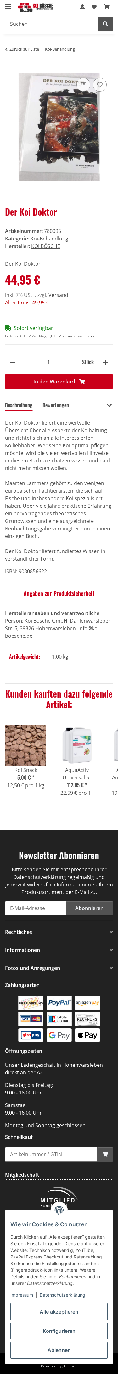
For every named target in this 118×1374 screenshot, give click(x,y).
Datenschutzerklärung (62, 1295)
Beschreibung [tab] (18, 405)
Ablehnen (59, 1350)
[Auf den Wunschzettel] (100, 85)
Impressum (21, 1295)
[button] (82, 7)
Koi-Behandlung (49, 238)
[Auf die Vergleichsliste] (83, 85)
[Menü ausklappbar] (8, 4)
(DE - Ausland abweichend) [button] (73, 336)
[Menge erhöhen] (105, 362)
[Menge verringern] (12, 362)
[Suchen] (105, 24)
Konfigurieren (59, 1331)
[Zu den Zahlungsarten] (30, 1002)
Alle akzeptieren (59, 1312)
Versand (58, 294)
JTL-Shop (69, 1366)
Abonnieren (89, 908)
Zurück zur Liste (24, 49)
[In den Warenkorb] (10, 69)
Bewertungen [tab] (55, 405)
